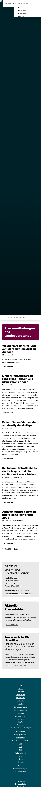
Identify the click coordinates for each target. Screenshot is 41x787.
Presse (8, 317)
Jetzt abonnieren (21, 665)
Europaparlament (20, 734)
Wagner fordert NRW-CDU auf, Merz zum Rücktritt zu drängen (19, 348)
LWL (20, 746)
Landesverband (20, 707)
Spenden (21, 16)
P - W (20, 762)
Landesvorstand (20, 710)
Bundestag (20, 737)
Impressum (20, 781)
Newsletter (22, 11)
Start (20, 685)
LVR (20, 743)
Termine (21, 8)
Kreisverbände (20, 753)
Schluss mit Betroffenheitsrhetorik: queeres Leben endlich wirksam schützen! (20, 471)
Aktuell (20, 688)
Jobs (21, 703)
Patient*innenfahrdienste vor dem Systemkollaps (19, 424)
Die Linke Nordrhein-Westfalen (16, 3)
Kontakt (20, 719)
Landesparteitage (20, 716)
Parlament (20, 732)
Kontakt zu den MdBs (20, 740)
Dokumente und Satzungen (20, 728)
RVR (20, 749)
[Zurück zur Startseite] (2, 317)
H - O (20, 759)
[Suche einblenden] (31, 3)
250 (9, 549)
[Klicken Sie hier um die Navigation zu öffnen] (37, 3)
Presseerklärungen (20, 769)
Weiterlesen (8, 366)
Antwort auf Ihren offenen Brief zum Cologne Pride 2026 (19, 514)
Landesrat (20, 713)
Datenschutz (20, 784)
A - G (20, 756)
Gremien (20, 725)
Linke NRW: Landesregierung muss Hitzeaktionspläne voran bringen (18, 378)
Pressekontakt (20, 772)
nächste (15, 549)
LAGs (20, 722)
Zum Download (12, 624)
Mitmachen (22, 14)
